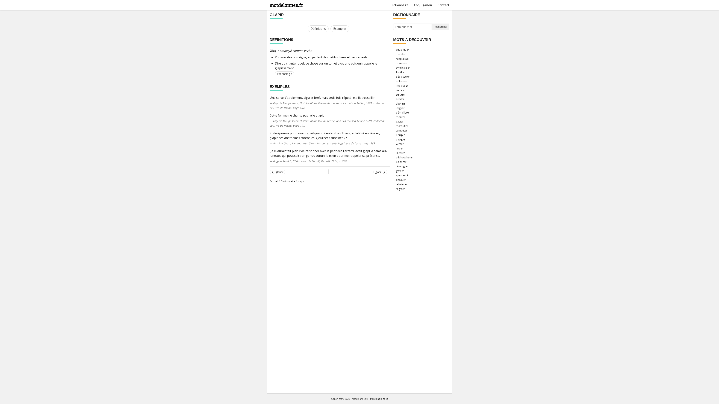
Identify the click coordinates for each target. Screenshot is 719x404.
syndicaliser (403, 67)
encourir (401, 180)
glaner (279, 172)
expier (399, 121)
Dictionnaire (399, 5)
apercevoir (402, 175)
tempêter (401, 130)
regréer (400, 189)
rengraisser (402, 58)
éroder (400, 99)
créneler (401, 90)
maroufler (402, 126)
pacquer (401, 139)
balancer (401, 162)
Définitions (318, 29)
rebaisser (401, 184)
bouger (400, 135)
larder (399, 148)
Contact (443, 5)
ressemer (401, 63)
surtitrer (401, 94)
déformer (401, 81)
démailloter (403, 112)
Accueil (274, 181)
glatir (378, 172)
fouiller (400, 72)
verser (400, 144)
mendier (401, 54)
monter (400, 117)
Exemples (340, 29)
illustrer (400, 153)
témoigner (402, 166)
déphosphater (404, 157)
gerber (400, 171)
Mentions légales (379, 398)
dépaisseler (403, 76)
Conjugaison (423, 5)
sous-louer (402, 49)
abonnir (400, 103)
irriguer (400, 108)
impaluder (402, 85)
